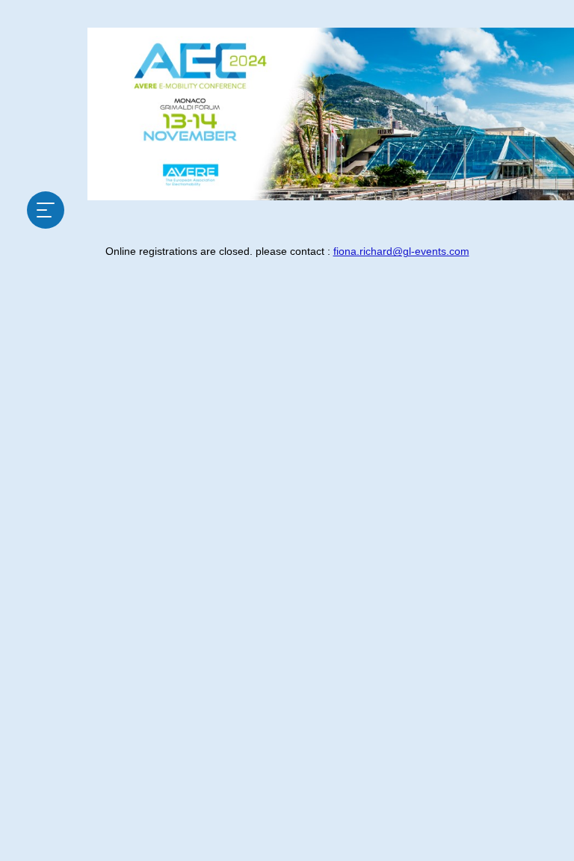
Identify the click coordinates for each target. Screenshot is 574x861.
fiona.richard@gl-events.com (401, 251)
